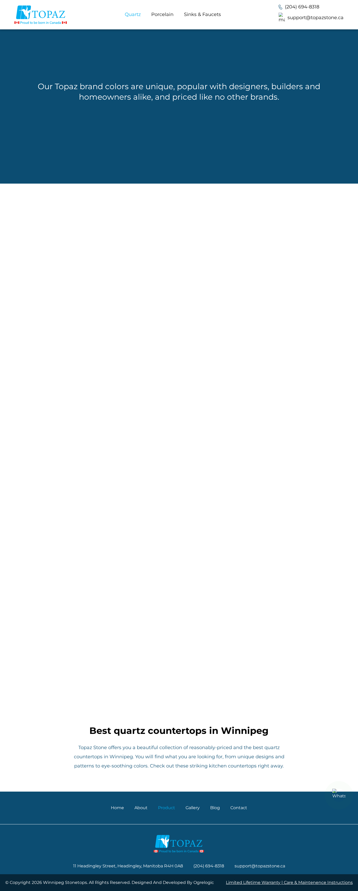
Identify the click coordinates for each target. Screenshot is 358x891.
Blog (215, 807)
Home (117, 807)
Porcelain (162, 14)
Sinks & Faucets (202, 14)
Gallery (193, 807)
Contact (238, 807)
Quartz (133, 14)
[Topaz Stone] (40, 15)
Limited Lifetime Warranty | (255, 882)
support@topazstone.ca (316, 17)
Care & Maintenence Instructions (318, 882)
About (141, 807)
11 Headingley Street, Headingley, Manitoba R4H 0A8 (128, 865)
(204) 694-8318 (302, 7)
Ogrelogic (203, 882)
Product (166, 807)
